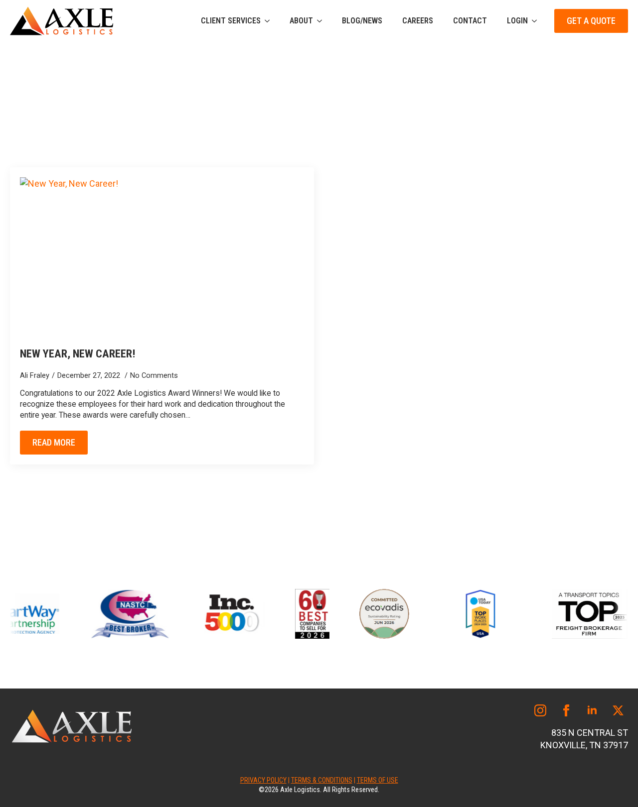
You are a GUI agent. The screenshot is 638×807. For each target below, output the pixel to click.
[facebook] (566, 710)
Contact (470, 20)
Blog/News (362, 20)
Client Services (231, 20)
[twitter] (618, 710)
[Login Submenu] (537, 21)
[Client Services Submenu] (270, 21)
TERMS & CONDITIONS (321, 780)
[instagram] (540, 710)
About (301, 20)
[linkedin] (592, 710)
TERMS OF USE (377, 780)
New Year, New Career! (77, 353)
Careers (417, 20)
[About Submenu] (322, 21)
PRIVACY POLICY (263, 780)
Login (517, 20)
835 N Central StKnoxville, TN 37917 (584, 738)
